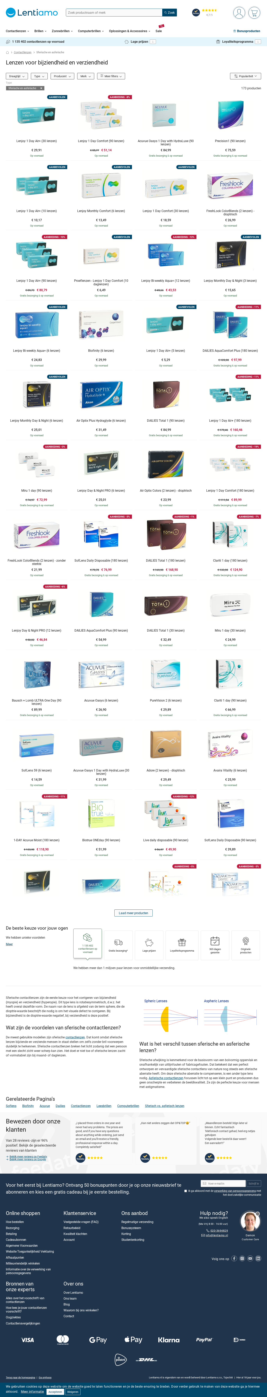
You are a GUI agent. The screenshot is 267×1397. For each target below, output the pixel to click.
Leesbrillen (104, 1106)
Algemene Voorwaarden (22, 1245)
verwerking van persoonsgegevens (235, 1191)
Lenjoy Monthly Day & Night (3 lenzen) (230, 281)
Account (69, 1239)
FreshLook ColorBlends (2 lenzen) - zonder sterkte (37, 562)
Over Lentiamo (73, 1292)
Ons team (70, 1298)
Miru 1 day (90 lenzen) (36, 490)
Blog (67, 1304)
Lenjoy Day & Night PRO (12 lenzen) (36, 630)
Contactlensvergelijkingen (23, 1323)
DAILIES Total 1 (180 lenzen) (165, 560)
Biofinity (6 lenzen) (101, 351)
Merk (84, 76)
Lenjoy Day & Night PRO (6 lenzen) (101, 490)
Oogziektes (13, 1317)
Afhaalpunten (15, 1257)
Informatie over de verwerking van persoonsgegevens (28, 1271)
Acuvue (45, 1106)
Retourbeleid (72, 1228)
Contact (69, 1316)
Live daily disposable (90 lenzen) (165, 840)
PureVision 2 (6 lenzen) (166, 700)
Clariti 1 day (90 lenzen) (230, 700)
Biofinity (28, 1106)
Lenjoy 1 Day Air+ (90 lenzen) (36, 281)
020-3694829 (219, 1230)
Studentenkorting (132, 1239)
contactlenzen (75, 1037)
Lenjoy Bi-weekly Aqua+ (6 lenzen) (36, 351)
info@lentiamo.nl (217, 1235)
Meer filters (111, 76)
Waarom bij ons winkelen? (81, 1310)
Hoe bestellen (15, 1222)
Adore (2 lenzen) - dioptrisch (166, 770)
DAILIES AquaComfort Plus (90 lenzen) (101, 630)
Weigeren (72, 1392)
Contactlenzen (22, 52)
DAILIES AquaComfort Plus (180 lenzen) (230, 351)
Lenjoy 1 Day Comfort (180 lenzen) (230, 490)
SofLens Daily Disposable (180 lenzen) (101, 560)
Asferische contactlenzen (166, 1078)
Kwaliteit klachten (75, 1234)
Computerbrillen (128, 1106)
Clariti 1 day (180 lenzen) (230, 560)
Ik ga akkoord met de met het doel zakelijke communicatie (224, 1193)
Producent (60, 76)
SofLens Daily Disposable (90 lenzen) (230, 840)
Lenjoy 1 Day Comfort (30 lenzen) (166, 211)
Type (37, 76)
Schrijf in (254, 1183)
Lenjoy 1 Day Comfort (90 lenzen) (101, 141)
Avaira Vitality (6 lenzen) (230, 770)
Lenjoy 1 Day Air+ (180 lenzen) (230, 420)
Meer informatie (32, 1391)
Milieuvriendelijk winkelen (23, 1263)
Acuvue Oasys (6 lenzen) (101, 700)
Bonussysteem (131, 1228)
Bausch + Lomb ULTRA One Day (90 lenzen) (36, 702)
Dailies (60, 1106)
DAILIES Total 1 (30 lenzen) (166, 630)
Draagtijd (15, 76)
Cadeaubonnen (16, 1239)
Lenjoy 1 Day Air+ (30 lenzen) (36, 141)
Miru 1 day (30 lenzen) (230, 630)
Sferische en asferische (22, 88)
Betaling (11, 1234)
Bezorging (12, 1228)
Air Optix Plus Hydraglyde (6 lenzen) (101, 420)
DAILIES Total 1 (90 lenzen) (166, 420)
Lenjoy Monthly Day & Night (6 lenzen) (36, 420)
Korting (126, 1234)
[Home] (7, 52)
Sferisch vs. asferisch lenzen (164, 1106)
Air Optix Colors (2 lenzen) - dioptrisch (166, 490)
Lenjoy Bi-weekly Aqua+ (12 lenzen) (165, 281)
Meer (9, 944)
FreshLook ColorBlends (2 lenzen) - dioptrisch (230, 212)
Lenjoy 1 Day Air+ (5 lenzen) (165, 351)
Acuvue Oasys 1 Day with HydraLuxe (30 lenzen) (101, 772)
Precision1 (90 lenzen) (230, 141)
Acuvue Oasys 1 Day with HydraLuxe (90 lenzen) (166, 142)
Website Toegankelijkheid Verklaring (30, 1251)
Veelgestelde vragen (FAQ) (81, 1222)
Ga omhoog (45, 1377)
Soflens (11, 1106)
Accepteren (55, 1392)
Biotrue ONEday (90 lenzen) (101, 840)
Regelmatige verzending (137, 1222)
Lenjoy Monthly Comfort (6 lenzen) (101, 211)
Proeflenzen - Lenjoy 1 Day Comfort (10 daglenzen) (101, 282)
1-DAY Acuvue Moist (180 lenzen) (37, 840)
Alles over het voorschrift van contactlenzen (25, 1300)
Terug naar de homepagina (20, 1377)
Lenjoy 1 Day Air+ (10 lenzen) (36, 211)
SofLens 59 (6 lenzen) (37, 770)
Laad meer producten (133, 913)
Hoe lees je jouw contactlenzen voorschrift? (26, 1309)
